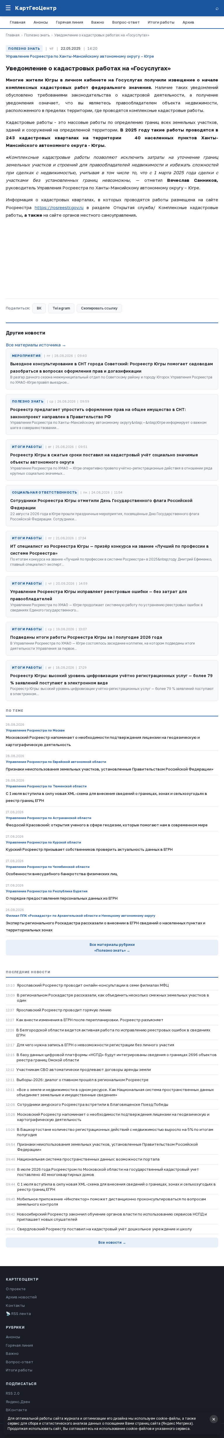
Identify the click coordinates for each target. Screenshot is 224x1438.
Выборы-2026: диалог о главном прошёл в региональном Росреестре (82, 1079)
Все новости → (112, 1242)
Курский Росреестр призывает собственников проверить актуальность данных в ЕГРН (89, 849)
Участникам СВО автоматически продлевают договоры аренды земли (83, 1069)
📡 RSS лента (18, 1313)
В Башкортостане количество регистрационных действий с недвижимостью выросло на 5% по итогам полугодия (115, 1132)
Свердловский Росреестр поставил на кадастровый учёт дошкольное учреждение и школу (104, 1229)
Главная (17, 22)
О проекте (16, 1288)
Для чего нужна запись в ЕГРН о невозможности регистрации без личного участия (95, 1044)
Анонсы (41, 22)
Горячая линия (69, 22)
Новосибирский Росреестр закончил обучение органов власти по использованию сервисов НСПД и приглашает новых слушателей (112, 1217)
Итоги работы (161, 22)
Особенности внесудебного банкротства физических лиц (62, 873)
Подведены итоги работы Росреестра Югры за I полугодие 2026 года (86, 637)
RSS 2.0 (13, 1393)
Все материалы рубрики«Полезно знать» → (112, 947)
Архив (188, 22)
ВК (39, 308)
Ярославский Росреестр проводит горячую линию (63, 1010)
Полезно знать (37, 35)
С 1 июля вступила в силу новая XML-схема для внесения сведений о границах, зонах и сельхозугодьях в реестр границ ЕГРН (116, 1187)
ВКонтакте (16, 1409)
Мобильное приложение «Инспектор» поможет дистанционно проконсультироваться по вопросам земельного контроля (111, 1201)
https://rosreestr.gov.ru (59, 207)
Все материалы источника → (36, 344)
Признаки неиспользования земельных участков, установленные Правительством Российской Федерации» (107, 1147)
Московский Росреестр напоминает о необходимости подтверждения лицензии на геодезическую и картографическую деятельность (113, 1117)
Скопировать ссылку (99, 308)
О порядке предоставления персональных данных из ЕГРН (62, 898)
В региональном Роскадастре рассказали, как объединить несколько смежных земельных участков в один (113, 998)
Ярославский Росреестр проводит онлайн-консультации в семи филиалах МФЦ (93, 985)
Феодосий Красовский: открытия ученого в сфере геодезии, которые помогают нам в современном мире (107, 825)
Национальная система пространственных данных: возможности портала (88, 1159)
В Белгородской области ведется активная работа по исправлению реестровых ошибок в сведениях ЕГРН (113, 1032)
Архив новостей (21, 1297)
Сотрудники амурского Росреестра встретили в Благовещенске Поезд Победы (92, 1104)
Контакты (15, 1305)
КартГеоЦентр (35, 8)
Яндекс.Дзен (18, 1401)
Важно (97, 22)
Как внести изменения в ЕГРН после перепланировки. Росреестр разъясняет (89, 1019)
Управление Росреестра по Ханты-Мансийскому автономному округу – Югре (80, 56)
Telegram (61, 308)
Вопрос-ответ (126, 22)
